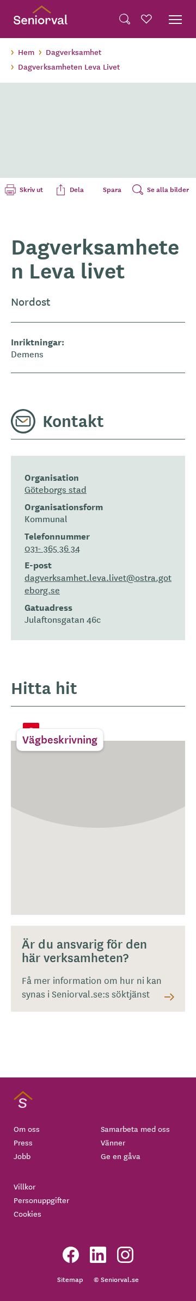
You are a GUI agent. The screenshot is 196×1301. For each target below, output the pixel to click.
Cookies (27, 1213)
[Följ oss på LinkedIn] (98, 1255)
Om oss (27, 1129)
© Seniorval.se (116, 1279)
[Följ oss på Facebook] (71, 1255)
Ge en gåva (120, 1156)
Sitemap (70, 1279)
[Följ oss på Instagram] (125, 1255)
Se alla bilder (168, 189)
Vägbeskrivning (59, 739)
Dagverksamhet (73, 51)
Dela (77, 189)
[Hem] (40, 19)
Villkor (24, 1186)
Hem (26, 51)
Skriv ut (31, 189)
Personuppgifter (41, 1200)
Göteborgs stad (55, 488)
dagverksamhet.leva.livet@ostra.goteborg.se (97, 583)
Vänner (113, 1142)
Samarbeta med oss (135, 1129)
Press (23, 1142)
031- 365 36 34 (52, 547)
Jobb (22, 1156)
